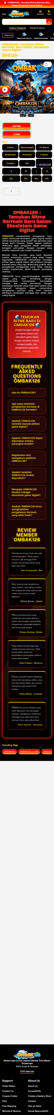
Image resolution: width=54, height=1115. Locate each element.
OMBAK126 (7, 236)
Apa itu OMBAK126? (24, 392)
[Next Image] (49, 90)
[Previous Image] (5, 90)
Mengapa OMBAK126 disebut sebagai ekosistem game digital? (26, 492)
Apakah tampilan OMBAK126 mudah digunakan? (23, 475)
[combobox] (24, 22)
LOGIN (16, 134)
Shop (4, 14)
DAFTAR (17, 126)
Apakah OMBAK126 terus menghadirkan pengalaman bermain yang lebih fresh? (27, 511)
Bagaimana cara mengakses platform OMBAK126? (24, 458)
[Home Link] (18, 13)
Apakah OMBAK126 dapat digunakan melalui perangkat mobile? (27, 441)
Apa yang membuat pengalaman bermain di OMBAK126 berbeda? (25, 406)
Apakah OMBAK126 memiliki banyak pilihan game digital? (26, 424)
